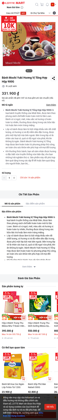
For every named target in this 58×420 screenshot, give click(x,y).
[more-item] (54, 13)
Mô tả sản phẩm (12, 203)
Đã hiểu (50, 406)
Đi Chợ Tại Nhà (38, 13)
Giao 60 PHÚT (15, 13)
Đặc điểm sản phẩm (35, 203)
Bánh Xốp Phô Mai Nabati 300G (37, 385)
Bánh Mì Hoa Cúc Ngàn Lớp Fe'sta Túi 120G (13, 385)
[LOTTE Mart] (14, 3)
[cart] (42, 4)
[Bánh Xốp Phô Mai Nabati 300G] (40, 366)
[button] (53, 4)
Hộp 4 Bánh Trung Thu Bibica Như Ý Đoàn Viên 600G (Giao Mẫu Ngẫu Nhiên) (13, 325)
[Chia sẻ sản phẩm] (53, 78)
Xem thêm (51, 105)
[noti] (47, 4)
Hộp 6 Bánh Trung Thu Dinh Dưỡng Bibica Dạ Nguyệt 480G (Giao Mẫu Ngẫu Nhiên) (39, 325)
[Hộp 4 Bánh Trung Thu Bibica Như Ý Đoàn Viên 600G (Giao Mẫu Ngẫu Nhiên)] (14, 305)
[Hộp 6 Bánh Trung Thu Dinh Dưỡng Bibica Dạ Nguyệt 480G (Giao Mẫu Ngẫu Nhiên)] (40, 305)
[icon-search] (37, 4)
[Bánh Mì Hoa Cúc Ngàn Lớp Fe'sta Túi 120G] (14, 366)
